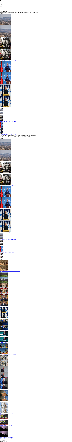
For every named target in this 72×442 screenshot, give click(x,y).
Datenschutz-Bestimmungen (14, 439)
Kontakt (4, 439)
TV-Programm (1, 439)
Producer (2, 9)
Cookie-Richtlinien (19, 439)
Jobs (5, 439)
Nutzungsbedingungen (8, 439)
